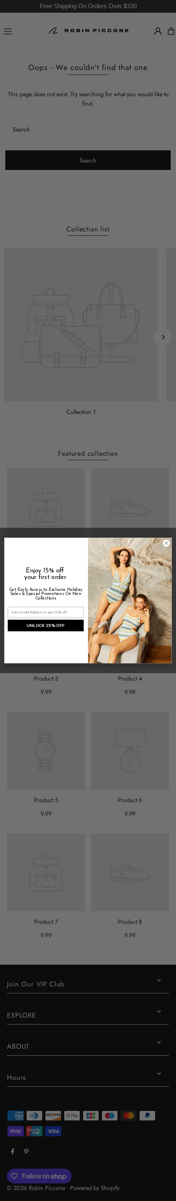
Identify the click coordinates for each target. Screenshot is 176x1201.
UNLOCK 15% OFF (46, 626)
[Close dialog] (166, 543)
